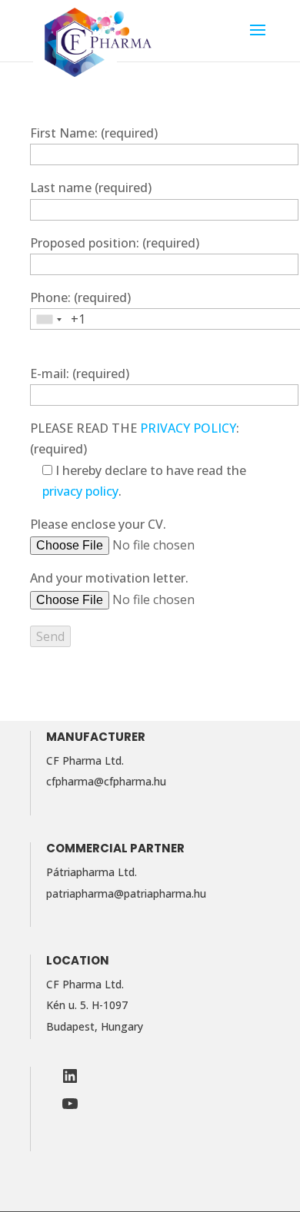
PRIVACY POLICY (188, 428)
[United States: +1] (48, 319)
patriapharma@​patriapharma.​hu (126, 893)
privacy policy (80, 491)
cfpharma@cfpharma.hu (106, 781)
